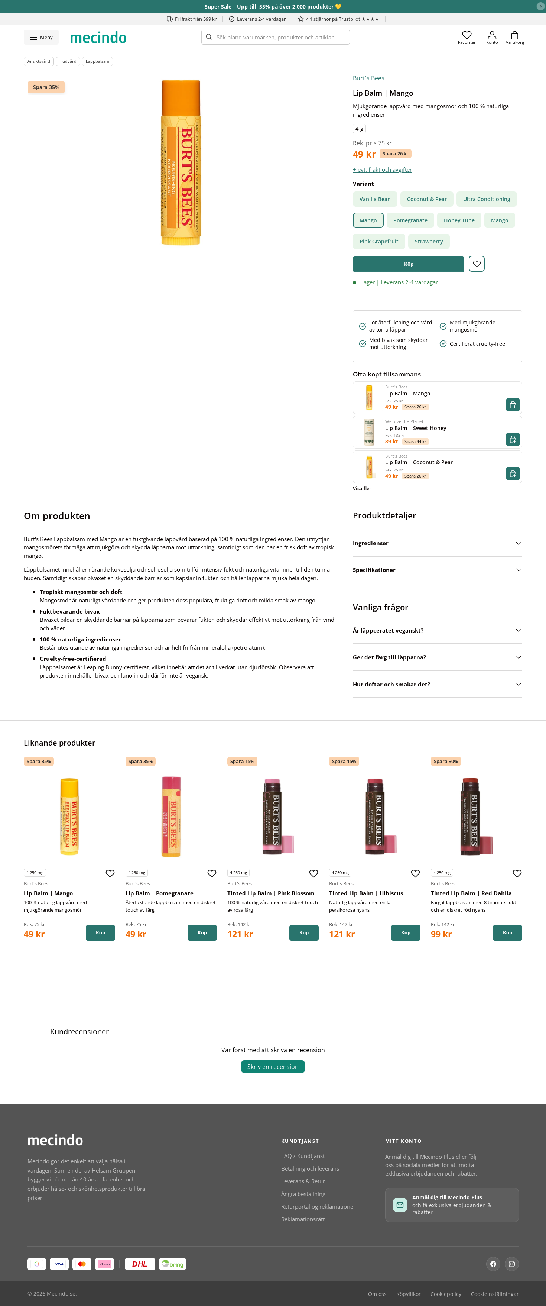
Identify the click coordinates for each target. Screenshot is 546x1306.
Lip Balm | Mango (48, 893)
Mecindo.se (61, 1293)
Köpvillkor (408, 1294)
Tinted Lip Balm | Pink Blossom (271, 893)
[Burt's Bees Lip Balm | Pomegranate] (171, 817)
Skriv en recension (273, 1067)
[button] (515, 37)
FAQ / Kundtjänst (303, 1156)
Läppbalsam (97, 61)
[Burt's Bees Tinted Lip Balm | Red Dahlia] (476, 817)
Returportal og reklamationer (318, 1206)
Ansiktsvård (38, 61)
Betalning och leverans (310, 1168)
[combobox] (275, 37)
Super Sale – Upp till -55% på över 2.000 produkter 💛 (273, 6)
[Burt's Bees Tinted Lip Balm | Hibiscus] (374, 817)
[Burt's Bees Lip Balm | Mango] (69, 817)
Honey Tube (459, 220)
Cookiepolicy (445, 1294)
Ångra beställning (303, 1193)
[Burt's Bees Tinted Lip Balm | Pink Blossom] (273, 817)
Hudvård (68, 61)
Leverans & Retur (303, 1181)
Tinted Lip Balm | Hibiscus (366, 893)
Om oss (377, 1294)
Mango (368, 220)
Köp (408, 264)
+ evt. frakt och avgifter (382, 169)
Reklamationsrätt (303, 1219)
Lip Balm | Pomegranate (160, 893)
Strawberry (429, 241)
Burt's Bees (368, 78)
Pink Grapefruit (379, 241)
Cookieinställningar (495, 1294)
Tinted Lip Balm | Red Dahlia (471, 893)
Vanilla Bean (375, 199)
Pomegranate (410, 220)
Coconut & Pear (427, 199)
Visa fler (362, 488)
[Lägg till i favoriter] (477, 264)
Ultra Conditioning (486, 199)
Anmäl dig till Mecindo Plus (419, 1156)
